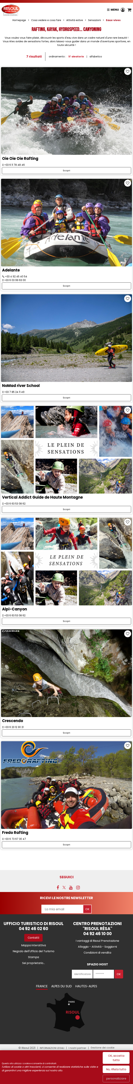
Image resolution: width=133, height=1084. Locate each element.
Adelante (11, 270)
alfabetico (96, 56)
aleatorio (78, 56)
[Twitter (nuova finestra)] (64, 887)
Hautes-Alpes (86, 986)
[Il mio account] (123, 10)
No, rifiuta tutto (116, 1069)
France (42, 986)
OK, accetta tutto (116, 1058)
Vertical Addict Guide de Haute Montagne (42, 497)
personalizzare (116, 1079)
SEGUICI (67, 877)
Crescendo (12, 720)
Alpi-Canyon (14, 609)
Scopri (66, 170)
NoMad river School (21, 385)
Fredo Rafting (15, 832)
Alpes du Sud (61, 986)
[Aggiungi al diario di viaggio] (127, 71)
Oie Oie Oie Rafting (20, 158)
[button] (129, 10)
